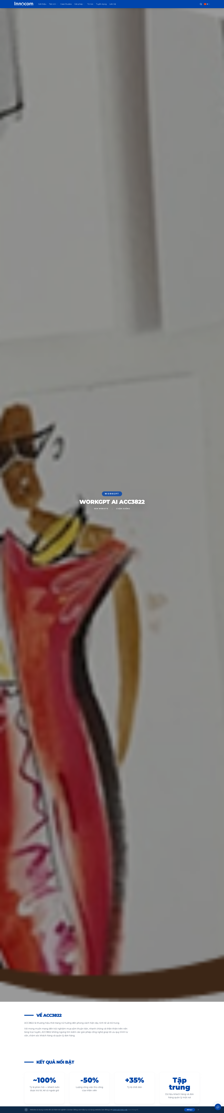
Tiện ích (52, 4)
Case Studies (66, 4)
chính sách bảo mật (120, 1110)
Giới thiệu (42, 4)
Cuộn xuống (123, 509)
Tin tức (90, 4)
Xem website (101, 509)
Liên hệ (112, 4)
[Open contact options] (218, 1107)
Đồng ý (189, 1110)
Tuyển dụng (101, 4)
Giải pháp (78, 4)
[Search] (201, 4)
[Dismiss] (198, 1109)
